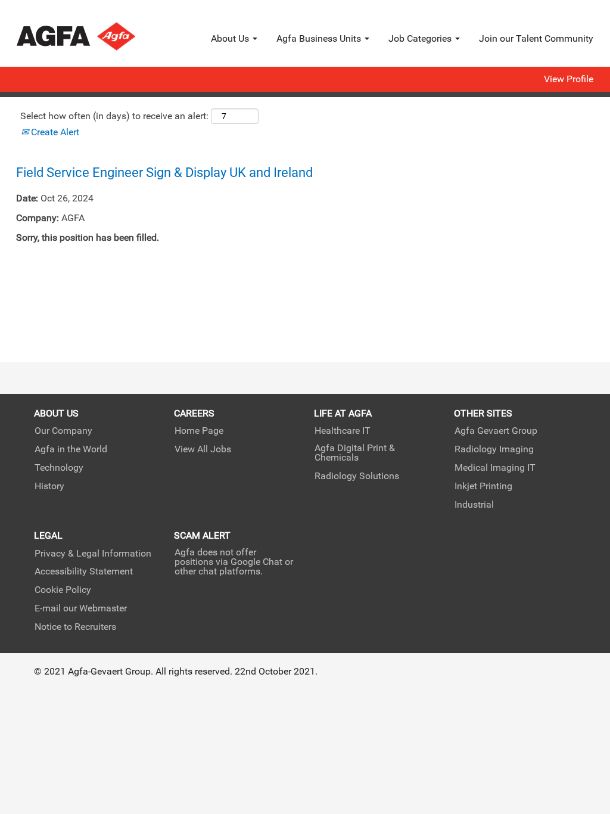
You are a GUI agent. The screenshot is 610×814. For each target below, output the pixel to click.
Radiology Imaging (494, 449)
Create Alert (54, 132)
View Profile (568, 79)
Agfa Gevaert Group (496, 430)
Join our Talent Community (536, 38)
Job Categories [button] (421, 38)
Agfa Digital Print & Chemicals (355, 453)
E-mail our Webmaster (81, 608)
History (49, 486)
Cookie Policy (63, 590)
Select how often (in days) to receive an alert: (114, 116)
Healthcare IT (343, 430)
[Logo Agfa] (92, 36)
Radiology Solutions (357, 476)
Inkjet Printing (483, 486)
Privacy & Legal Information (93, 553)
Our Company (63, 430)
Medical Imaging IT (495, 467)
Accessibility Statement (84, 571)
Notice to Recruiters (75, 627)
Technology (59, 467)
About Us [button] (231, 38)
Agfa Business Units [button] (319, 38)
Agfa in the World (71, 449)
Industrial (474, 504)
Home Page (199, 430)
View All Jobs (203, 449)
